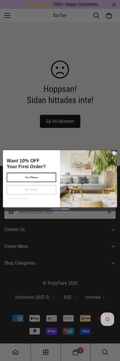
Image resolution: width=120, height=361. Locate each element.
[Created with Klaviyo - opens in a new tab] (60, 209)
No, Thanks (31, 189)
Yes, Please (31, 177)
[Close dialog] (114, 153)
